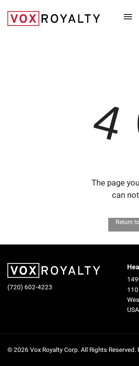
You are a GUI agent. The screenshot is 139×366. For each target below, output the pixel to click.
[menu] (127, 16)
